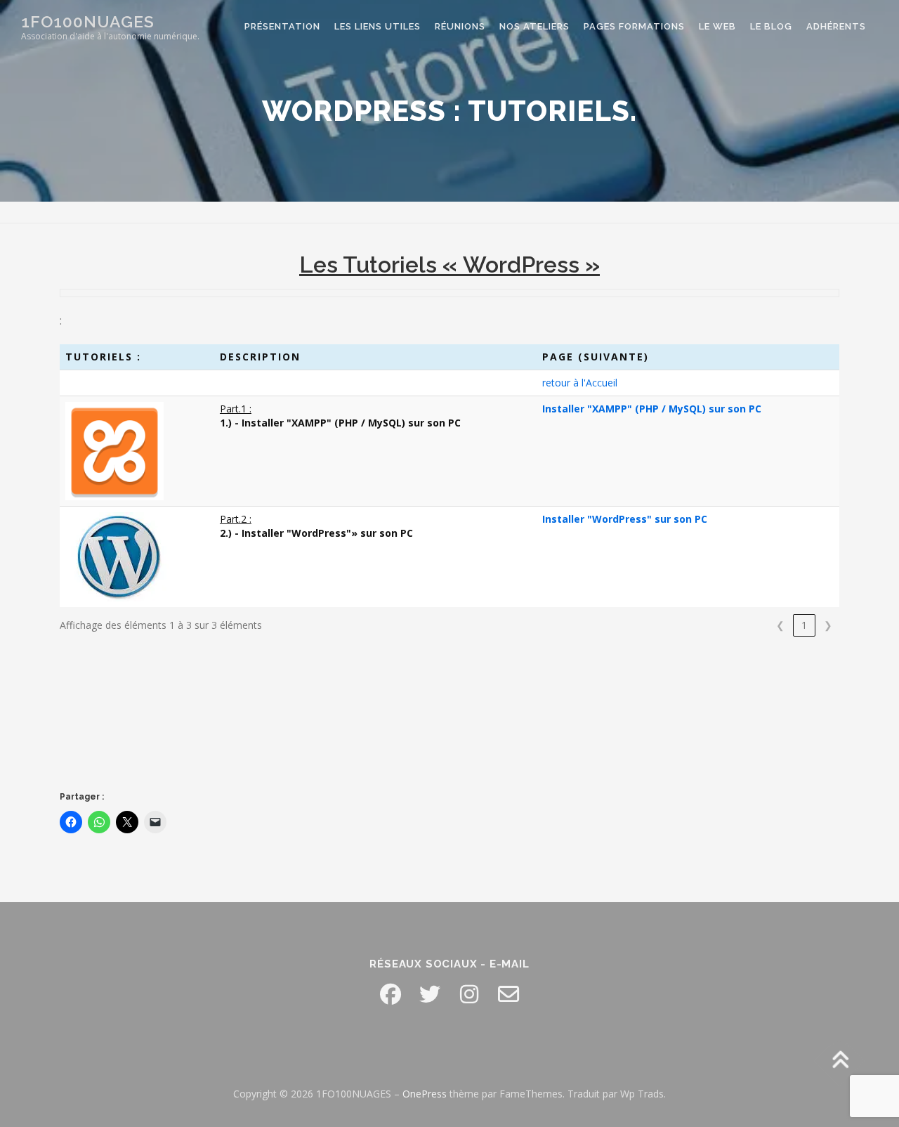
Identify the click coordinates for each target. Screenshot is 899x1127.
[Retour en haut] (840, 1061)
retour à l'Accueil (579, 382)
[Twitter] (429, 994)
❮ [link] (780, 625)
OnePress (424, 1093)
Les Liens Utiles (377, 26)
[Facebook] (390, 994)
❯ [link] (828, 625)
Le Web (717, 26)
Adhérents (836, 26)
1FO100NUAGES (88, 21)
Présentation (282, 26)
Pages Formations (634, 26)
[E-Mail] (508, 994)
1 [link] (804, 625)
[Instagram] (469, 994)
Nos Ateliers (534, 26)
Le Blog (771, 26)
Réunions (460, 26)
